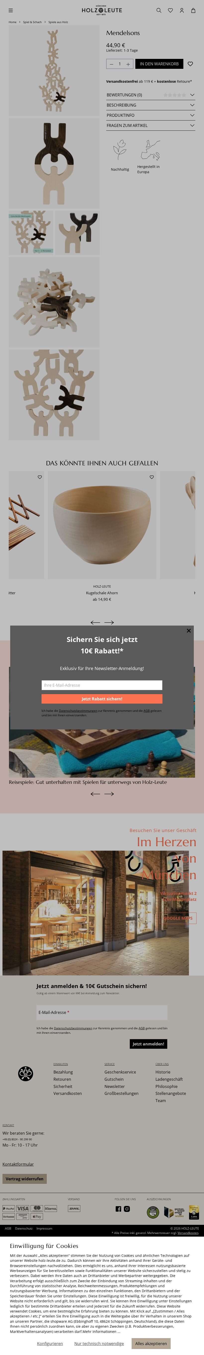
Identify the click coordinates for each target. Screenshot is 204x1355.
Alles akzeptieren (151, 1343)
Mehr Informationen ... (101, 1331)
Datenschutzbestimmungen (78, 711)
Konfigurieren (50, 1343)
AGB (147, 711)
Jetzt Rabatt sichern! (102, 699)
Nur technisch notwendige (99, 1343)
